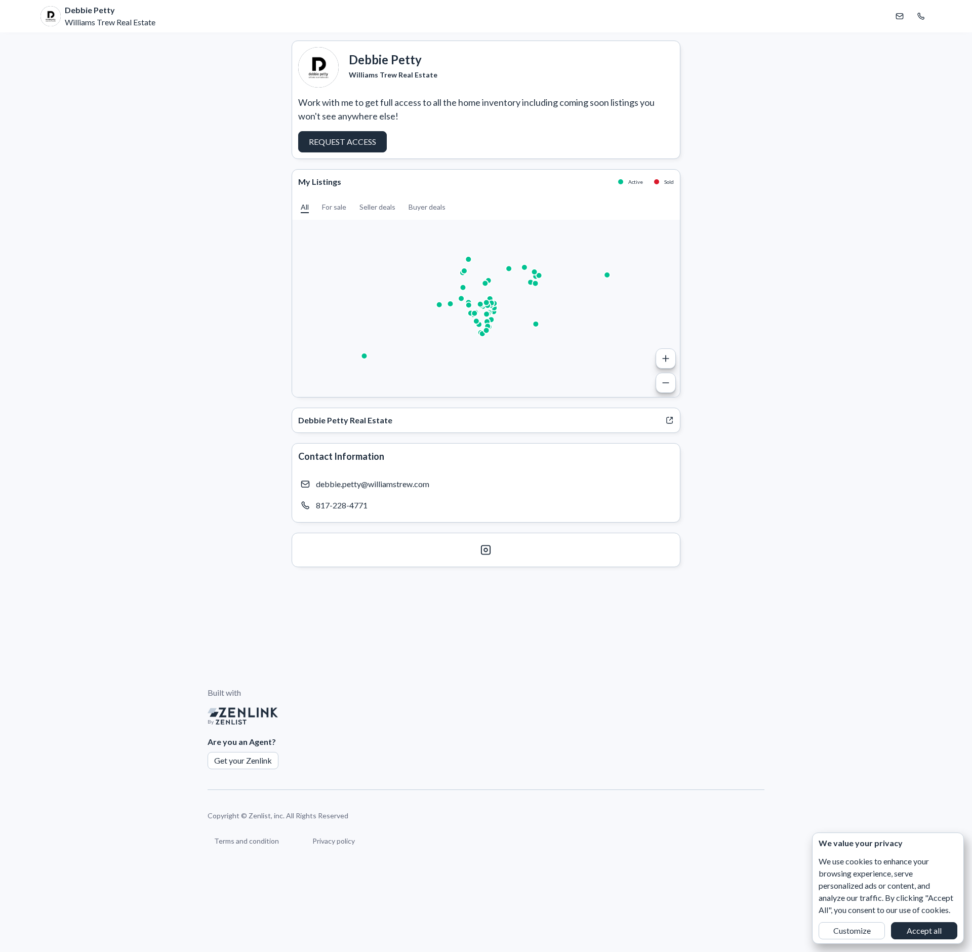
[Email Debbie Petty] (899, 16)
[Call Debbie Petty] (921, 16)
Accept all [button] (924, 930)
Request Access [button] (342, 141)
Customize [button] (852, 930)
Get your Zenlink (243, 760)
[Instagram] (486, 550)
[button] (304, 207)
